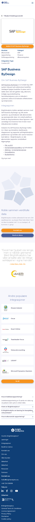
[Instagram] (11, 492)
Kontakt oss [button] (17, 230)
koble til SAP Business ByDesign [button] (17, 46)
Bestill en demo (6, 447)
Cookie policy (6, 519)
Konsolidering (10, 152)
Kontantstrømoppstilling (13, 148)
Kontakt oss (5, 450)
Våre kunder (5, 458)
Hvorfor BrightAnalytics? (10, 436)
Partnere (4, 472)
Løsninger (4, 440)
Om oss (4, 454)
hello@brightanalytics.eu (10, 480)
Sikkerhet (4, 461)
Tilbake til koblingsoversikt (13, 16)
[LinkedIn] (2, 492)
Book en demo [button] (17, 235)
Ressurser (4, 469)
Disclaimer (5, 516)
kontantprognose (20, 150)
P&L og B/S (9, 145)
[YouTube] (16, 492)
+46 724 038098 (7, 483)
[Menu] (32, 3)
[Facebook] (7, 492)
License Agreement (8, 511)
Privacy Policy (6, 514)
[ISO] (7, 501)
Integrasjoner (6, 443)
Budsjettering (9, 154)
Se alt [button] (17, 381)
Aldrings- (8, 150)
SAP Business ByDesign (9, 85)
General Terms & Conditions (11, 508)
